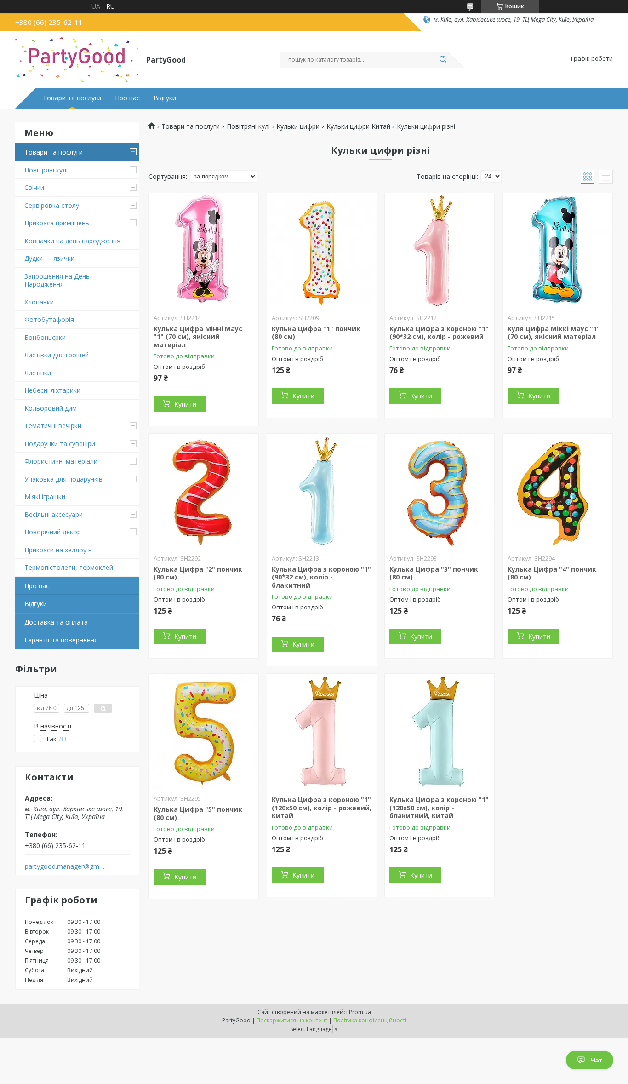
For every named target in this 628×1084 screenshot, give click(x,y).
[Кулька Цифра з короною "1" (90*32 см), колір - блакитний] (322, 491)
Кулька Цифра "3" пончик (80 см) (433, 573)
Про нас (127, 98)
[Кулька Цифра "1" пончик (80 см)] (322, 250)
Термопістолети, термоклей (68, 567)
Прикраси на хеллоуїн (58, 549)
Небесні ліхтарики (52, 390)
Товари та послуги (72, 98)
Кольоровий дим (50, 408)
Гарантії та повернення (61, 640)
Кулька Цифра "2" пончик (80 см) (198, 573)
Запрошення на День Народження (57, 280)
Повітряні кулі (46, 170)
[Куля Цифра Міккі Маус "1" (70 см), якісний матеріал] (557, 250)
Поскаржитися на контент (292, 1020)
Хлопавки (39, 302)
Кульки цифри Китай (358, 126)
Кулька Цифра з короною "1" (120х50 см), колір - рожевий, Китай (321, 807)
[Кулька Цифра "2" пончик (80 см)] (203, 491)
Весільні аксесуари (53, 514)
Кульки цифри (298, 126)
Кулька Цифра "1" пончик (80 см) (316, 332)
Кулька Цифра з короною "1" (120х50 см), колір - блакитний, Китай (439, 807)
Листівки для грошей (56, 354)
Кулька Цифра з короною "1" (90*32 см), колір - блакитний (321, 577)
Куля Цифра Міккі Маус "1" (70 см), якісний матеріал (554, 332)
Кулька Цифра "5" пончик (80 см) (198, 813)
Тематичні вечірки (52, 425)
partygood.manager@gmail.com (65, 866)
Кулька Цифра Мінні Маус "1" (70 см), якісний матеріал (198, 336)
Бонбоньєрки (45, 337)
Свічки (34, 187)
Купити (185, 404)
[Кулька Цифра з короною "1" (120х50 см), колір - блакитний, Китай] (439, 731)
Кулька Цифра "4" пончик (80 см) (552, 573)
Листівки (37, 372)
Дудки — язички (49, 258)
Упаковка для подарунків (63, 479)
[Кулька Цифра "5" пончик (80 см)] (203, 731)
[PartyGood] (76, 59)
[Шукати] (443, 60)
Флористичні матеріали (60, 461)
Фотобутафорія (49, 319)
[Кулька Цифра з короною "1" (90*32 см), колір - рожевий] (439, 250)
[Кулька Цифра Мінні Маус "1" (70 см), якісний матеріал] (203, 250)
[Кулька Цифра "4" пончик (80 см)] (557, 491)
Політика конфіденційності (369, 1020)
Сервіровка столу (51, 205)
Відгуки (165, 98)
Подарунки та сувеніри (59, 443)
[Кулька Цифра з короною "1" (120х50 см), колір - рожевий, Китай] (322, 731)
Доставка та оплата (56, 622)
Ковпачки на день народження (72, 240)
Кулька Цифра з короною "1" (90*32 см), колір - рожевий (439, 332)
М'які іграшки (44, 496)
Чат (596, 1060)
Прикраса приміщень (56, 222)
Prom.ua (360, 1012)
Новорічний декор (52, 532)
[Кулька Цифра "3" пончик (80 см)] (439, 491)
